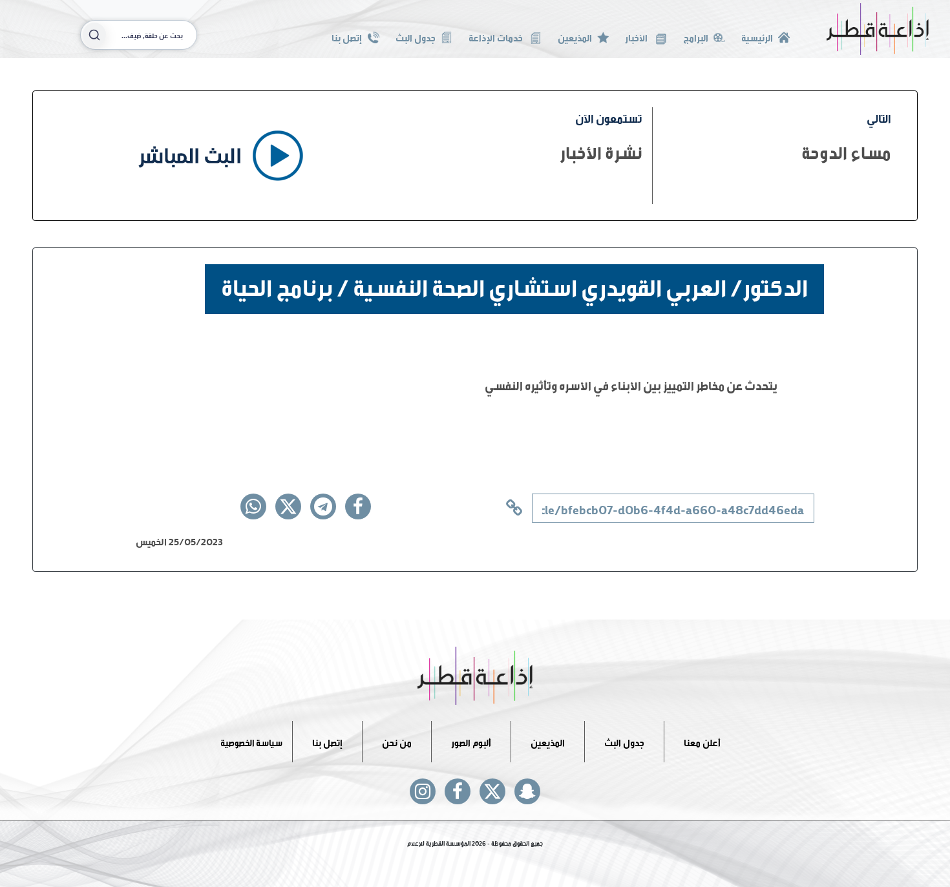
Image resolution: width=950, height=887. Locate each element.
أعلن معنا (702, 741)
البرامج (695, 36)
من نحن (397, 741)
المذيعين (575, 36)
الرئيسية (757, 36)
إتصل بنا (347, 36)
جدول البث (416, 36)
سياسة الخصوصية (251, 741)
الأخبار (637, 36)
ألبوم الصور (471, 741)
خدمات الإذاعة (497, 36)
